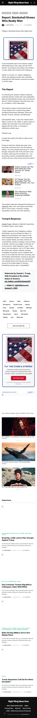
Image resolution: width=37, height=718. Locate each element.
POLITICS (15, 13)
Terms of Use (27, 708)
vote (12, 317)
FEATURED (22, 533)
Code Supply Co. (25, 714)
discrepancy (6, 304)
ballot (18, 301)
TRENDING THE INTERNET (22, 629)
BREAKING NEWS (6, 13)
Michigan (29, 307)
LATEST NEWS (28, 533)
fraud (4, 307)
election (27, 304)
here (7, 140)
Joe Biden (20, 307)
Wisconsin (20, 317)
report (16, 314)
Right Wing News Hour (18, 2)
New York (23, 311)
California (5, 206)
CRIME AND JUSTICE (14, 533)
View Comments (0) (18, 326)
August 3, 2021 (11, 288)
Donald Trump (6, 224)
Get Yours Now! (18, 378)
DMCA (26, 705)
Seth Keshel (24, 314)
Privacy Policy (9, 708)
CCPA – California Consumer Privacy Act (18, 711)
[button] (3, 3)
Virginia (5, 317)
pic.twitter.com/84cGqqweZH (17, 281)
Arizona (11, 301)
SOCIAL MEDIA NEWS (11, 581)
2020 (4, 301)
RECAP (23, 628)
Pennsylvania (7, 314)
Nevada (14, 311)
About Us (18, 708)
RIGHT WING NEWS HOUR (15, 705)
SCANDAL (27, 628)
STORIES (19, 581)
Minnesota (6, 311)
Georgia (11, 307)
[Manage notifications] (4, 713)
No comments (28, 25)
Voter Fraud (23, 13)
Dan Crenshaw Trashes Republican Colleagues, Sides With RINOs (17, 586)
